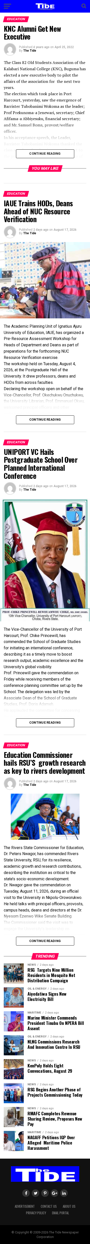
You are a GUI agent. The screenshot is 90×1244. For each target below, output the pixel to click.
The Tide (29, 50)
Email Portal (60, 1213)
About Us (69, 1206)
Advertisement (25, 1206)
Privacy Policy (36, 1213)
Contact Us (49, 1206)
